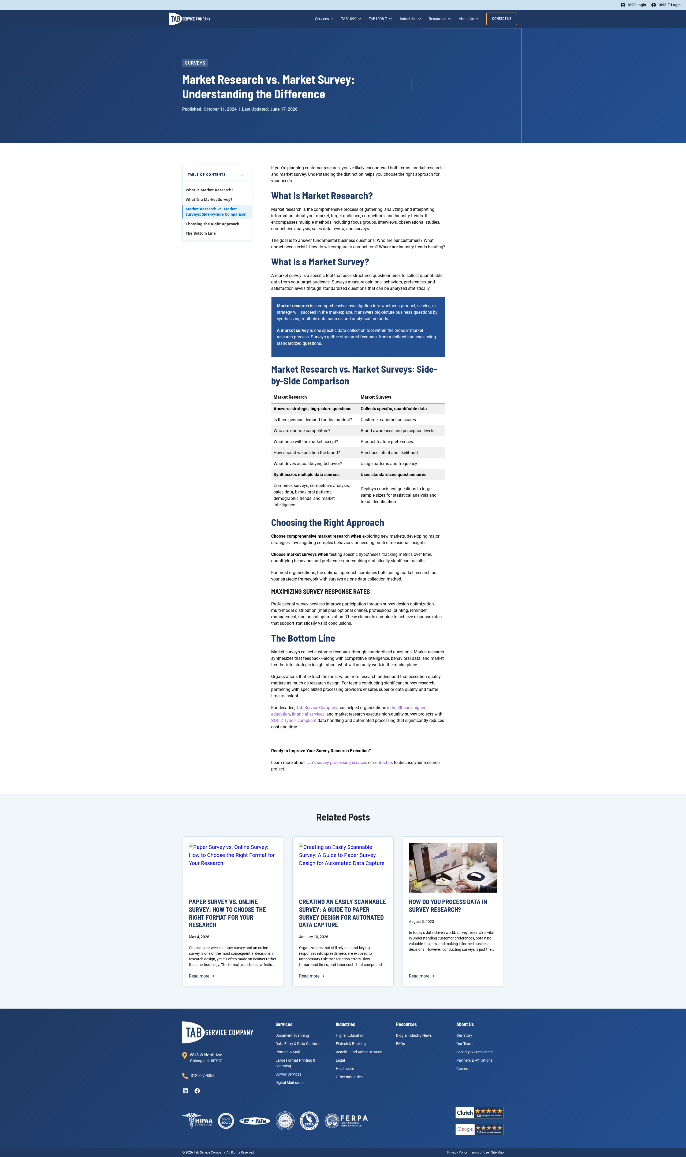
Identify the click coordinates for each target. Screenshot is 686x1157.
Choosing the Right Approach (212, 224)
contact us (383, 762)
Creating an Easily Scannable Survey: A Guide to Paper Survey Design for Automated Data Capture (342, 913)
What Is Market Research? (209, 190)
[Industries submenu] (419, 19)
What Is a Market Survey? (209, 199)
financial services (308, 714)
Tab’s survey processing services (336, 762)
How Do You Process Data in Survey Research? (448, 905)
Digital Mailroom (289, 1082)
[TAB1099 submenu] (359, 19)
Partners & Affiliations (474, 1060)
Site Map (497, 1152)
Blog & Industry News (414, 1035)
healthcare (402, 707)
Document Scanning (292, 1035)
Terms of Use (479, 1152)
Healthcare (345, 1068)
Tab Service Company (316, 707)
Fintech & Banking (351, 1044)
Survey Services (288, 1074)
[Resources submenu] (449, 19)
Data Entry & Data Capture (297, 1044)
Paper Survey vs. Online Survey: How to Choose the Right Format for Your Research (227, 913)
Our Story (464, 1035)
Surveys (195, 63)
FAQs (400, 1044)
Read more (201, 976)
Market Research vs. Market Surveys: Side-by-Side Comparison (216, 212)
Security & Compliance (474, 1052)
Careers (462, 1068)
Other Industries (349, 1077)
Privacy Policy (457, 1152)
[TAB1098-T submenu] (390, 19)
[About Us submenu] (477, 19)
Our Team (464, 1044)
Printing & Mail (287, 1052)
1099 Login (636, 5)
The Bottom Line (201, 233)
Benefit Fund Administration (359, 1052)
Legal (340, 1060)
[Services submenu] (331, 19)
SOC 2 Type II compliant (293, 720)
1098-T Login (669, 5)
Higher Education (350, 1035)
